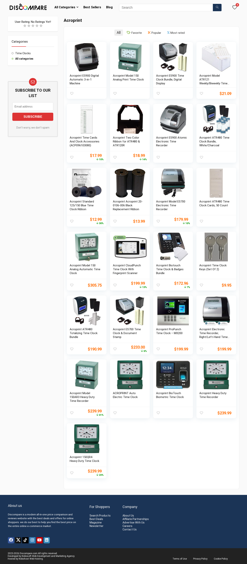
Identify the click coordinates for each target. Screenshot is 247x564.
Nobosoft (26, 556)
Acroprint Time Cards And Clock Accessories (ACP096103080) (84, 141)
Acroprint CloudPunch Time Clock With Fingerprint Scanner (127, 269)
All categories (24, 58)
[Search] (217, 7)
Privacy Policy (200, 558)
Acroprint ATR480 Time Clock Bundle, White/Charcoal (214, 141)
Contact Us (130, 529)
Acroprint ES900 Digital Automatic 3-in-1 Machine (84, 79)
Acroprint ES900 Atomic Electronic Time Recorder (171, 141)
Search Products (100, 515)
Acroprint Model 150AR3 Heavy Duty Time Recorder (82, 397)
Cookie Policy (221, 558)
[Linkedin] (47, 540)
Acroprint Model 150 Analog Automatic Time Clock (85, 269)
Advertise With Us (134, 522)
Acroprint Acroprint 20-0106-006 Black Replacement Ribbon (128, 205)
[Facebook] (11, 540)
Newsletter (96, 526)
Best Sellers (92, 7)
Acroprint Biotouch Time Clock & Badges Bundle (170, 269)
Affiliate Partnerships (136, 519)
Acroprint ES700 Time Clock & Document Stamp (127, 333)
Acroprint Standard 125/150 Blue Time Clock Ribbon (82, 205)
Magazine (96, 522)
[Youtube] (39, 540)
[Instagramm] (32, 540)
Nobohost (24, 558)
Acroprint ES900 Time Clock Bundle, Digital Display (170, 79)
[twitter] (18, 540)
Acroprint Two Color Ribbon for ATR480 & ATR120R (126, 141)
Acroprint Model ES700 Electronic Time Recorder (170, 205)
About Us (128, 515)
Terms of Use (180, 558)
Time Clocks (23, 53)
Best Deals (96, 519)
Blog (109, 7)
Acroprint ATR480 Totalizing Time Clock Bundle (83, 333)
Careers (127, 526)
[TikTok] (25, 540)
